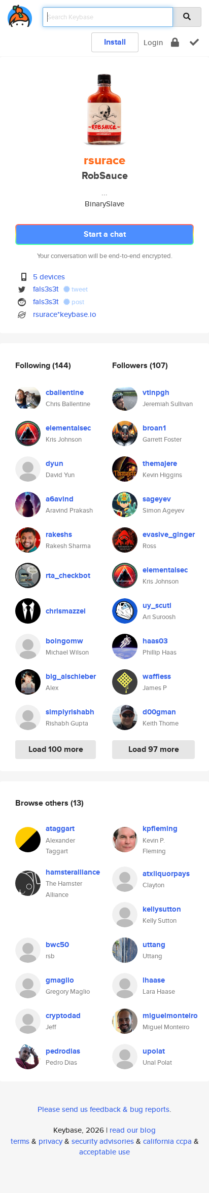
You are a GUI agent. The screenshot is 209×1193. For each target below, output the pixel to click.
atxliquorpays (166, 873)
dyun (54, 463)
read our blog (133, 1130)
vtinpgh (156, 392)
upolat (154, 1051)
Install (115, 42)
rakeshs (59, 534)
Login (153, 42)
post (77, 302)
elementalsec (68, 427)
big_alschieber (71, 676)
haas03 (155, 640)
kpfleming (160, 828)
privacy (50, 1141)
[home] (20, 14)
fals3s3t (46, 288)
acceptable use (104, 1151)
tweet (79, 289)
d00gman (159, 711)
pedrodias (63, 1051)
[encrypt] (175, 42)
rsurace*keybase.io (64, 314)
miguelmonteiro (170, 1015)
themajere (160, 463)
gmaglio (60, 980)
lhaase (154, 980)
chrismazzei (66, 611)
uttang (154, 944)
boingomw (64, 640)
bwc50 (57, 944)
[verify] (194, 42)
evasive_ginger (169, 534)
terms (20, 1141)
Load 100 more (55, 749)
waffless (157, 676)
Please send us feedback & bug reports (103, 1109)
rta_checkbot (68, 575)
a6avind (60, 498)
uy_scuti (157, 605)
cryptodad (63, 1015)
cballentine (65, 392)
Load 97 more (153, 749)
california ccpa (167, 1141)
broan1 (154, 427)
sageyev (157, 498)
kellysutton (162, 909)
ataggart (60, 828)
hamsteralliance (73, 872)
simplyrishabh (70, 711)
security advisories (103, 1141)
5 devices (49, 276)
